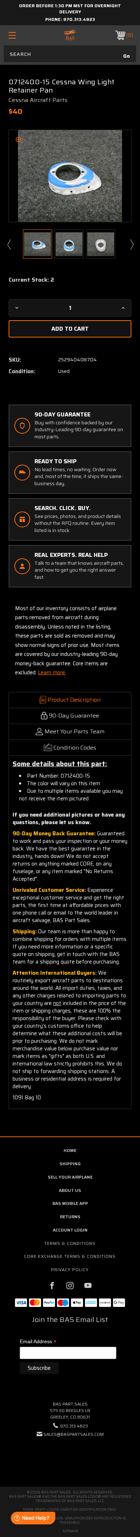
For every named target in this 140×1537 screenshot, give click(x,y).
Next (131, 244)
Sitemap (70, 1531)
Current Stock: (31, 280)
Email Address (38, 1342)
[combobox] (70, 53)
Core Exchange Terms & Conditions (70, 1256)
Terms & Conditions (69, 1243)
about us (70, 1190)
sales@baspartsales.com (73, 1434)
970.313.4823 (79, 19)
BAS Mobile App (70, 1203)
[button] (70, 1456)
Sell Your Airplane (70, 1177)
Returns (70, 1216)
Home (70, 1150)
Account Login (70, 1230)
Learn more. (52, 672)
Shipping (70, 1163)
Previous (8, 244)
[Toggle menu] (21, 35)
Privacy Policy (70, 1269)
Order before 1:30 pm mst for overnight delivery (70, 8)
